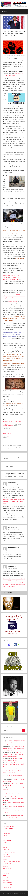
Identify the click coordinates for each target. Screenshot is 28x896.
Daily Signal (5, 854)
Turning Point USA (7, 884)
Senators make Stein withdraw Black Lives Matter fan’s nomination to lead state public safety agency (13, 770)
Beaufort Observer (7, 831)
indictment (8, 449)
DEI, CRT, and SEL (12, 301)
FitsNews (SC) (6, 859)
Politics (14, 445)
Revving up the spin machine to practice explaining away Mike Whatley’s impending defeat (14, 742)
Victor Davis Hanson (8, 887)
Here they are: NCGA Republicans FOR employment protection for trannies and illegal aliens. (8, 424)
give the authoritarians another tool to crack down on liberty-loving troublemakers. (14, 296)
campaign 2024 (16, 447)
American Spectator (8, 828)
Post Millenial (6, 873)
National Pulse (6, 870)
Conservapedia (6, 849)
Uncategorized (20, 445)
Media (11, 445)
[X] (12, 644)
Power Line (5, 875)
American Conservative (8, 826)
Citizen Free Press (7, 845)
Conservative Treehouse (9, 852)
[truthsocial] (9, 644)
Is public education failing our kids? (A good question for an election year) (13, 764)
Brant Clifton (19, 38)
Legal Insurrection (7, 868)
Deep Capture (6, 856)
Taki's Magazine (6, 880)
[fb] (15, 644)
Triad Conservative (7, 882)
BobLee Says (6, 835)
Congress (7, 445)
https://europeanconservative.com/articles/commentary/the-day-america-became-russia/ (14, 501)
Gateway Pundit (7, 863)
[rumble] (18, 644)
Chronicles (5, 842)
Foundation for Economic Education (12, 861)
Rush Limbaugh (7, 877)
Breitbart (5, 838)
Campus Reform (7, 840)
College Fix (5, 847)
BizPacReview (6, 833)
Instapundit (5, 866)
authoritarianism (8, 447)
